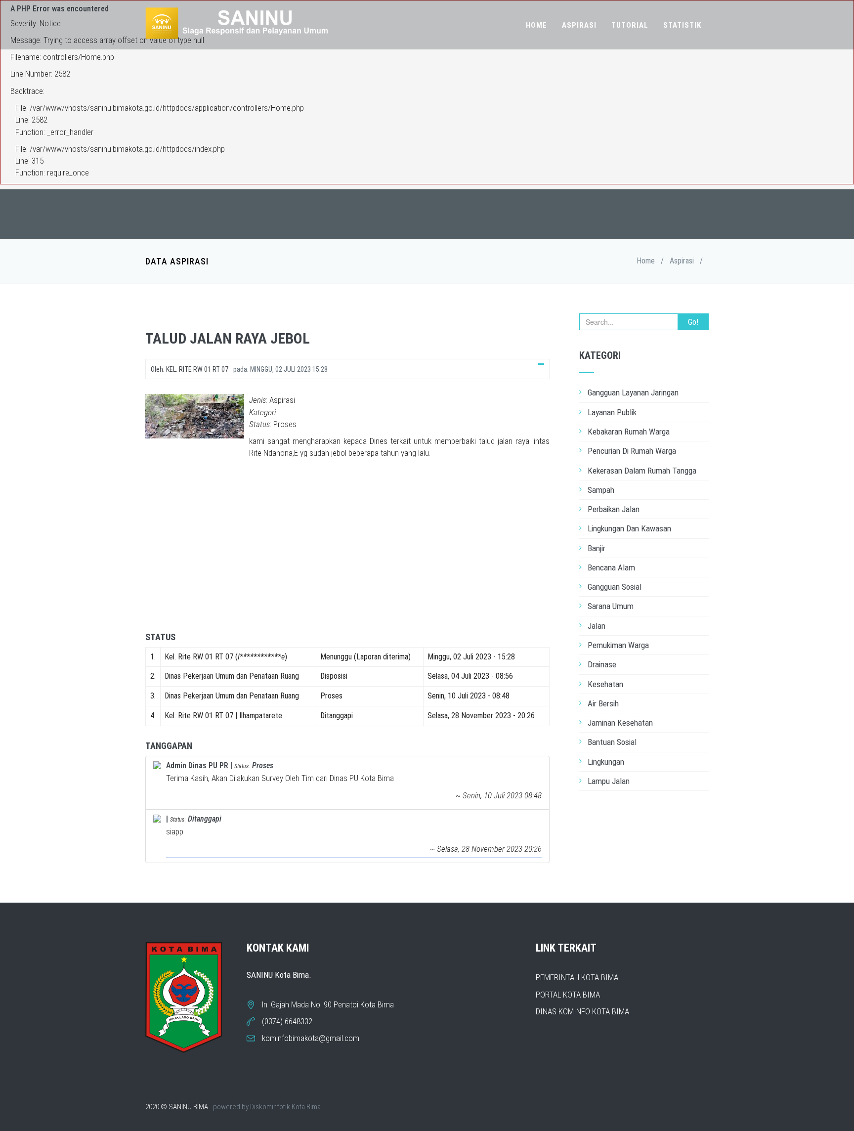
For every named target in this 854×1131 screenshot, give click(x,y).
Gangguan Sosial (614, 587)
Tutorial (629, 25)
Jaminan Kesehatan (620, 723)
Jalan (596, 626)
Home (536, 25)
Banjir (596, 548)
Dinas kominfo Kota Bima (582, 1011)
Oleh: (189, 369)
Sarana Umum (611, 606)
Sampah (601, 490)
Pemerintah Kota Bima (577, 977)
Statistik (682, 25)
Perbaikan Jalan (614, 509)
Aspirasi (579, 25)
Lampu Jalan (609, 781)
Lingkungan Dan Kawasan (629, 528)
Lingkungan (606, 762)
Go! (693, 322)
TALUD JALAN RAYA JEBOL (227, 338)
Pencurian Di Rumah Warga (632, 451)
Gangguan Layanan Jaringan (633, 392)
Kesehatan (605, 684)
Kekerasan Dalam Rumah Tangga (642, 471)
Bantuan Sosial (612, 742)
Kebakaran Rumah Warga (629, 431)
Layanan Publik (612, 412)
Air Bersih (603, 703)
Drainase (602, 664)
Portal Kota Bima (568, 995)
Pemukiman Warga (618, 645)
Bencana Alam (611, 567)
